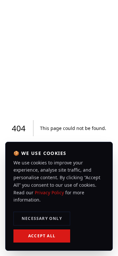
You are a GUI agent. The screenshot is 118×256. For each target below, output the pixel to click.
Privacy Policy (49, 192)
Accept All (41, 236)
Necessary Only (42, 218)
